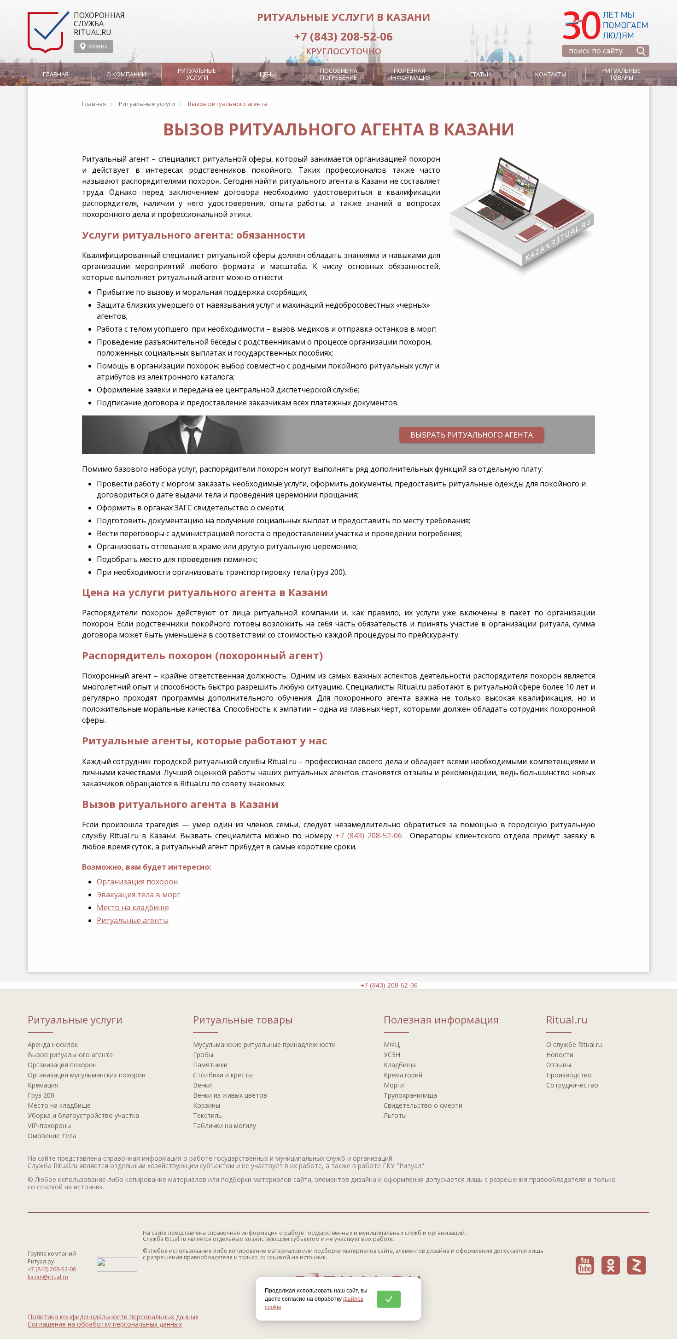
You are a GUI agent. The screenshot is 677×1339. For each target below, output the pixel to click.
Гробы (203, 1054)
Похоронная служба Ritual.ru (99, 23)
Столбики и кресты (223, 1074)
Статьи (480, 74)
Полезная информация (409, 74)
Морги (394, 1085)
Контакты (550, 74)
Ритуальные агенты (133, 920)
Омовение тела (52, 1135)
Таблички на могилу (224, 1125)
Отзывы (558, 1064)
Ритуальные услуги (197, 74)
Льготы (395, 1115)
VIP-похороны (49, 1125)
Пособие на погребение (338, 74)
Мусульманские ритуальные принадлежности (264, 1044)
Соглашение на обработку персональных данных (105, 1324)
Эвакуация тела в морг (138, 894)
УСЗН (392, 1054)
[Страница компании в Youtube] (585, 1265)
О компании (126, 74)
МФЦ (392, 1044)
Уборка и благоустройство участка (83, 1115)
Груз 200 (41, 1095)
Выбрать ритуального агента (471, 435)
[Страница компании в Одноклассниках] (610, 1265)
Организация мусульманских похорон (87, 1074)
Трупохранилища (410, 1095)
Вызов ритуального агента (70, 1054)
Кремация (43, 1085)
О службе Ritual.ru (574, 1044)
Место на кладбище (133, 907)
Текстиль (207, 1115)
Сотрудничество (572, 1085)
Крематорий (403, 1074)
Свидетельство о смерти (423, 1105)
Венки (202, 1085)
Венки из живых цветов (230, 1095)
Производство (569, 1074)
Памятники (210, 1064)
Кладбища (400, 1064)
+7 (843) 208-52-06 (343, 36)
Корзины (206, 1105)
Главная (56, 74)
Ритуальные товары (621, 74)
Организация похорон (137, 882)
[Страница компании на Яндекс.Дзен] (636, 1265)
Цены (268, 74)
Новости (559, 1054)
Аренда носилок (53, 1044)
